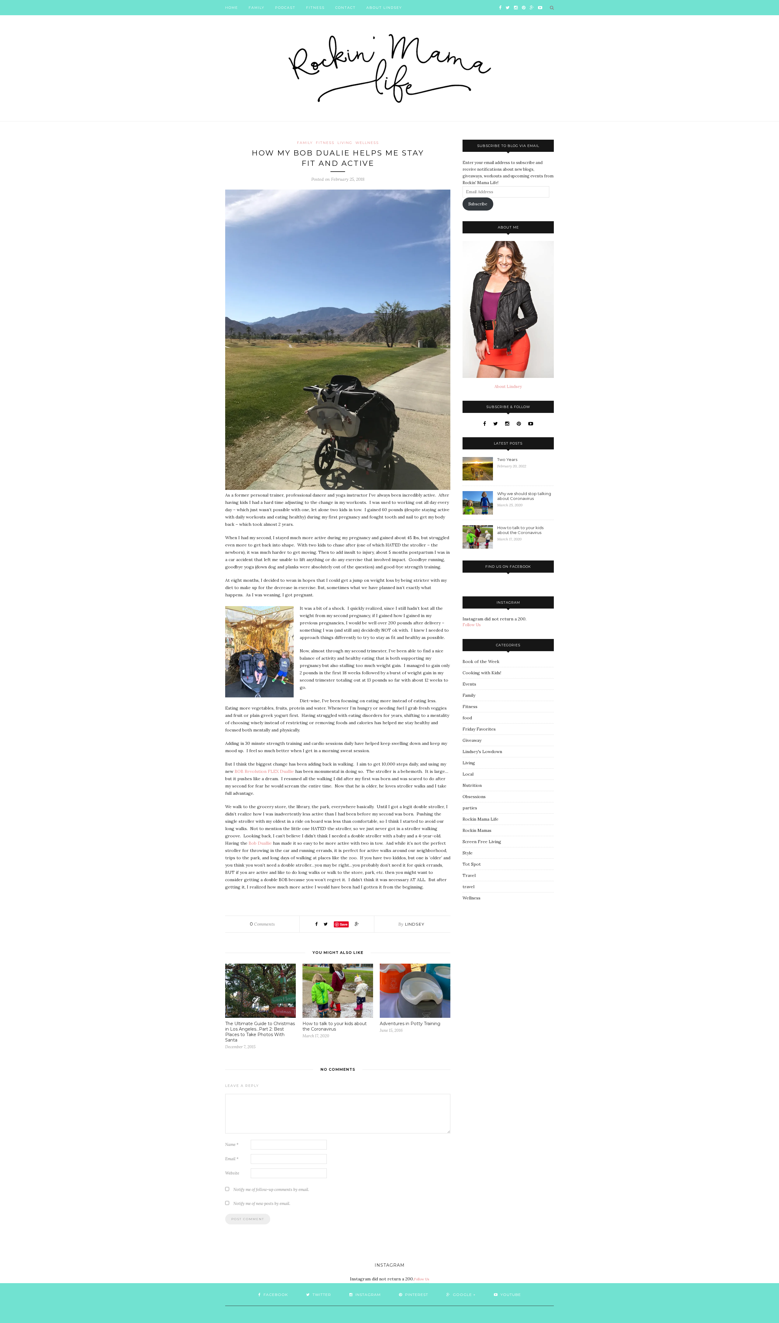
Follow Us (472, 624)
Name (232, 1144)
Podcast (285, 7)
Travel (469, 875)
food (467, 718)
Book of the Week (481, 661)
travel (468, 886)
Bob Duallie (260, 843)
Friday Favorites (479, 729)
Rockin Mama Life (480, 819)
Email (232, 1158)
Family (256, 7)
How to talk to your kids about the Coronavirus (334, 1026)
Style (468, 853)
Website (232, 1173)
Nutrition (472, 785)
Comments (262, 924)
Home (231, 7)
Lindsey (414, 924)
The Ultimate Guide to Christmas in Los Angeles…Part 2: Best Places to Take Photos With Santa (260, 1032)
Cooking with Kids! (482, 672)
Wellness (367, 143)
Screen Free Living (482, 841)
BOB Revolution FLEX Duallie (264, 771)
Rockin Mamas (477, 830)
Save (344, 924)
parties (470, 808)
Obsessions (474, 796)
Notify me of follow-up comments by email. (271, 1189)
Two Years (507, 459)
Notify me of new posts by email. (261, 1203)
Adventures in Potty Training (410, 1023)
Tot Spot (472, 864)
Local (468, 774)
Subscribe (477, 204)
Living (344, 143)
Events (469, 684)
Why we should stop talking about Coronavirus (524, 496)
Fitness (315, 7)
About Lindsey (384, 7)
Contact (345, 7)
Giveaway (472, 740)
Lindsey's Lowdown (482, 751)
